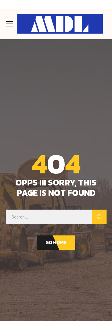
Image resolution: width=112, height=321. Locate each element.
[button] (56, 242)
